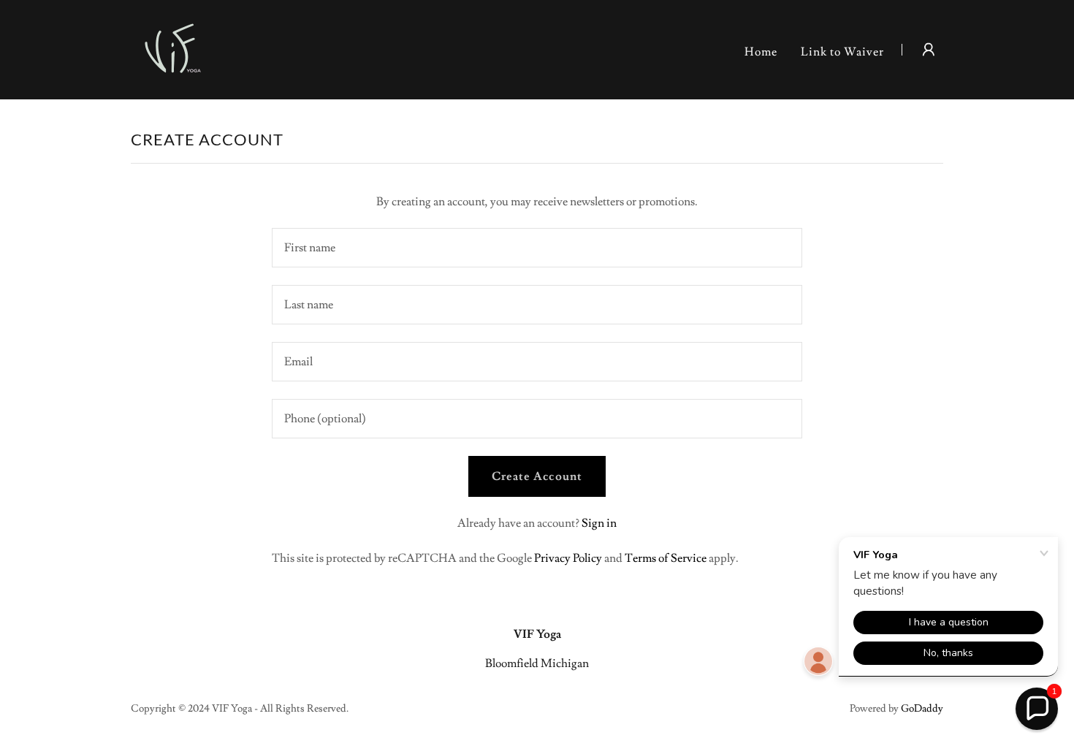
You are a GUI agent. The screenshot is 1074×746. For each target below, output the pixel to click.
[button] (928, 49)
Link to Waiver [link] (842, 52)
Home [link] (760, 52)
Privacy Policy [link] (568, 558)
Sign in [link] (599, 523)
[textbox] (536, 247)
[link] (172, 46)
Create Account (537, 476)
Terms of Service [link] (666, 558)
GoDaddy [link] (922, 708)
